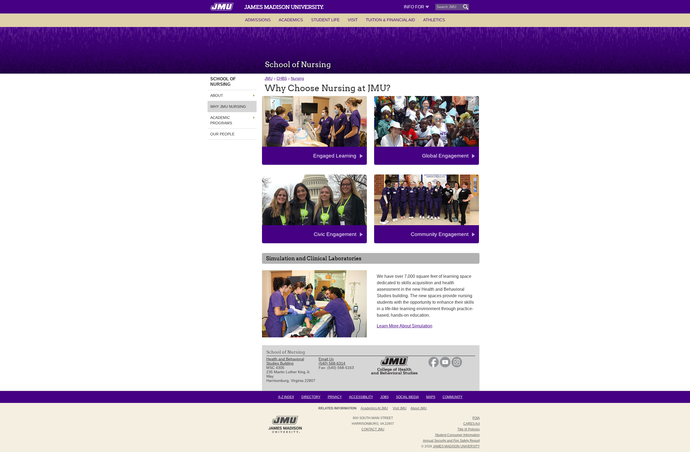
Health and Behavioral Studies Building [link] (285, 361)
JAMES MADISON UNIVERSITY (456, 446)
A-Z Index (286, 397)
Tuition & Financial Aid (390, 20)
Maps (430, 397)
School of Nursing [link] (223, 82)
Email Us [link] (326, 359)
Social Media (407, 397)
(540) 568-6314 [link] (332, 363)
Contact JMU (372, 429)
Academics (291, 20)
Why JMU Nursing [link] (228, 106)
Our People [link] (222, 134)
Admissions (258, 20)
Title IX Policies (468, 429)
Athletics (434, 20)
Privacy (335, 397)
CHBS (282, 78)
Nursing (297, 78)
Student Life (325, 20)
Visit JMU (399, 408)
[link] (433, 366)
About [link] (216, 95)
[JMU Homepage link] (285, 432)
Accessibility (361, 397)
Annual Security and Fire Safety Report (451, 441)
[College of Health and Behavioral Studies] (394, 373)
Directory (310, 397)
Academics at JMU (374, 408)
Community (453, 397)
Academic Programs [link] (221, 120)
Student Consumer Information (457, 435)
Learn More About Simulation (404, 326)
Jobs (384, 397)
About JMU (418, 408)
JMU (268, 78)
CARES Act (471, 424)
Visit (353, 20)
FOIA (476, 418)
